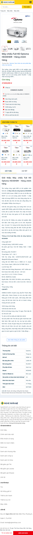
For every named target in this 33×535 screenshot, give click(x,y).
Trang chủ (3, 11)
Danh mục (3, 447)
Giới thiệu (8, 171)
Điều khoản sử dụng (7, 438)
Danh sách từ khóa (6, 460)
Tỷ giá (11, 528)
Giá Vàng (28, 528)
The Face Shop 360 (20, 528)
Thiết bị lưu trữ (5, 500)
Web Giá (2, 530)
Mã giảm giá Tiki (5, 464)
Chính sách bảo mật (7, 434)
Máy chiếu (9, 11)
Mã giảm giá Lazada (7, 468)
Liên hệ (2, 477)
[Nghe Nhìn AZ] (9, 403)
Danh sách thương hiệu (8, 451)
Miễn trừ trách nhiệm (7, 443)
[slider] (4, 49)
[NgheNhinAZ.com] (10, 2)
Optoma (12, 63)
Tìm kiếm (27, 7)
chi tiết (24, 171)
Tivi (1, 487)
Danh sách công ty (6, 456)
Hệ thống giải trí (5, 491)
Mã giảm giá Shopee (7, 473)
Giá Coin (7, 530)
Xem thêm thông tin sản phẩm (16, 340)
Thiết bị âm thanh (6, 495)
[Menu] (30, 2)
